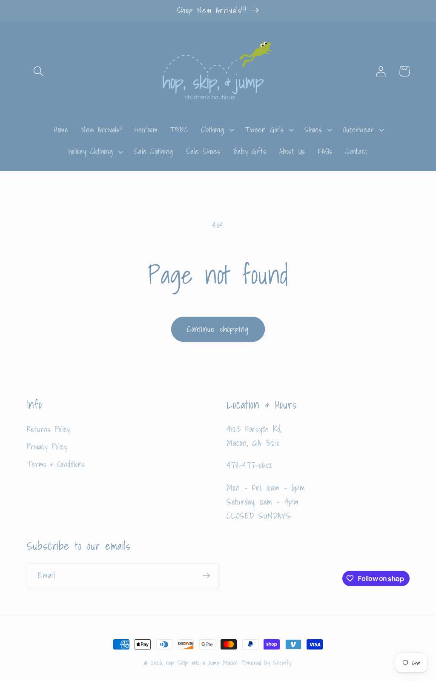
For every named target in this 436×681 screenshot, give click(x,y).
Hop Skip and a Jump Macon (202, 662)
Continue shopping (218, 329)
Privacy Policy (47, 447)
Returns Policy (49, 429)
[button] (38, 71)
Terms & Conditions (56, 464)
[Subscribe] (206, 576)
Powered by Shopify (266, 662)
